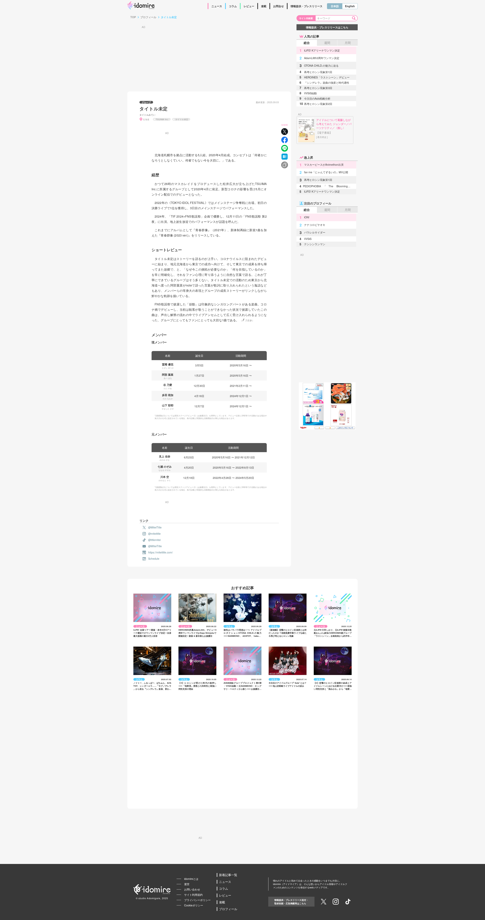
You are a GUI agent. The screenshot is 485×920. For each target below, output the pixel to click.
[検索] (354, 18)
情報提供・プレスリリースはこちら (327, 27)
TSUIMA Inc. (162, 119)
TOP (133, 17)
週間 (327, 43)
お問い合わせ (192, 889)
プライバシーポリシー (197, 900)
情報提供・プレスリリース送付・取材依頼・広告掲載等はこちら (291, 901)
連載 (263, 6)
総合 (307, 43)
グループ (146, 102)
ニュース (216, 6)
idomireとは (191, 879)
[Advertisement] (209, 54)
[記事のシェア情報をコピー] (284, 165)
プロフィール (148, 17)
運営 (186, 884)
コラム (233, 6)
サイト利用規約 (193, 895)
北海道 (146, 119)
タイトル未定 (181, 119)
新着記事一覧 (228, 875)
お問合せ (278, 6)
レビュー (249, 6)
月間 (348, 43)
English (350, 6)
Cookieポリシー (193, 905)
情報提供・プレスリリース (306, 6)
